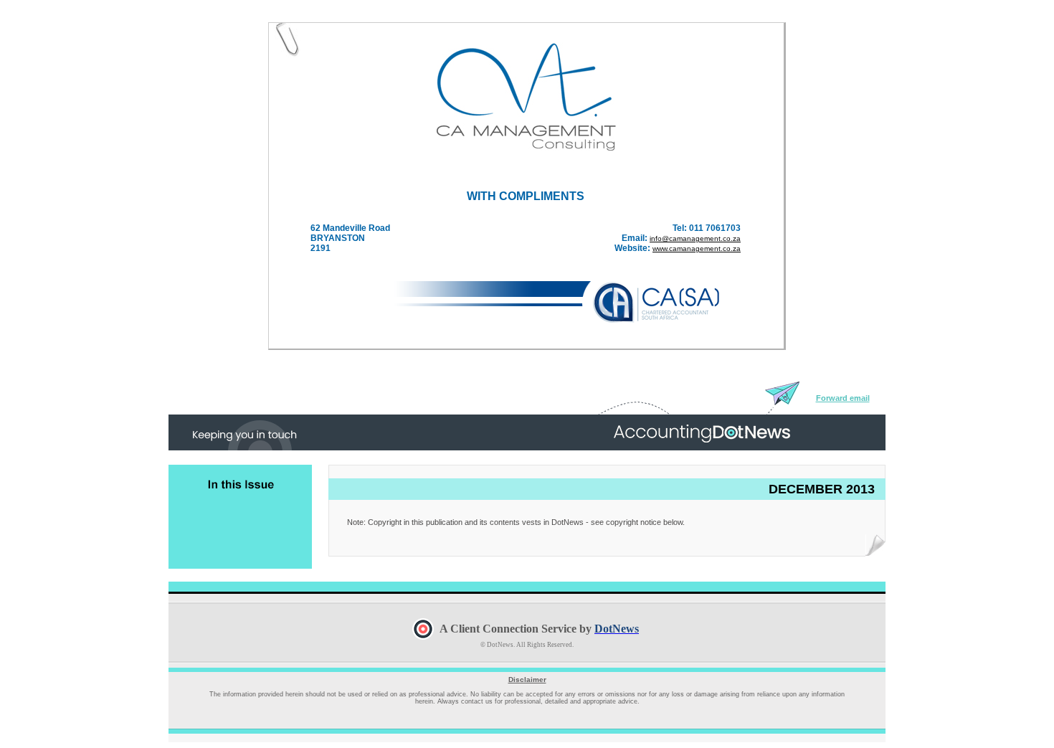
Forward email (843, 398)
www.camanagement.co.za (696, 248)
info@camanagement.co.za (695, 238)
